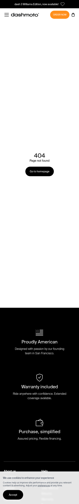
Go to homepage (39, 171)
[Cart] (73, 15)
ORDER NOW (60, 14)
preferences (44, 485)
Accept (13, 494)
